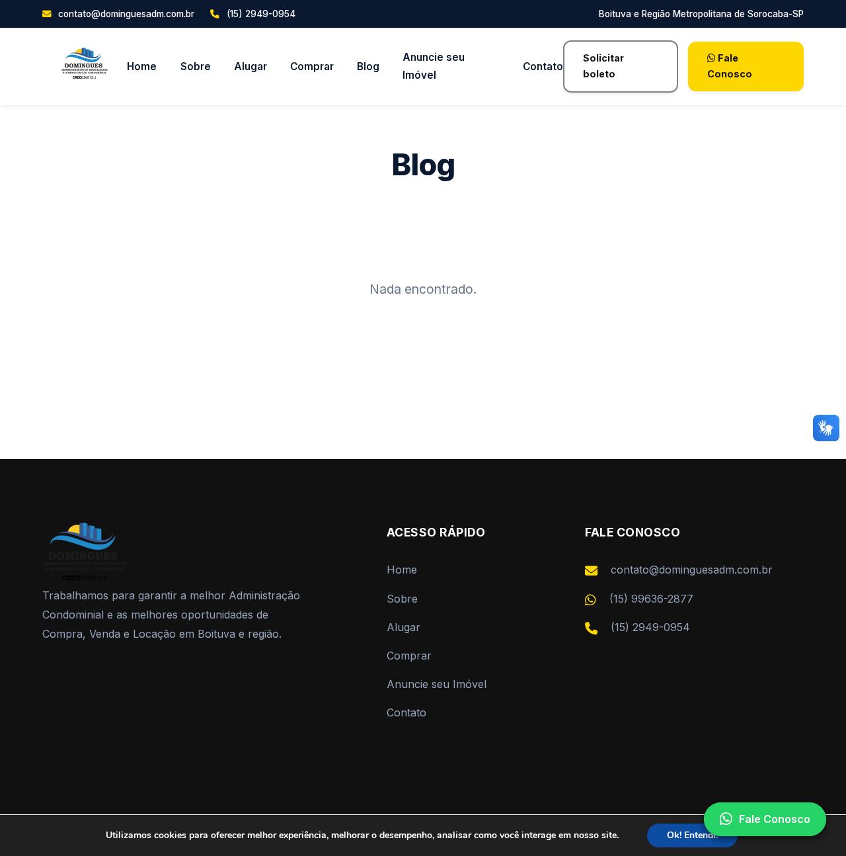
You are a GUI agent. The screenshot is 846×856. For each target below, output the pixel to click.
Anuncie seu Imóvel (434, 67)
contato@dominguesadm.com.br (125, 14)
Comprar (312, 66)
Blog (368, 66)
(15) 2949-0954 (650, 627)
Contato (543, 66)
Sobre (195, 66)
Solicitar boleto (603, 65)
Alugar (250, 66)
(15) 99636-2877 (651, 598)
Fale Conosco (729, 65)
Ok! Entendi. (692, 835)
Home (142, 66)
